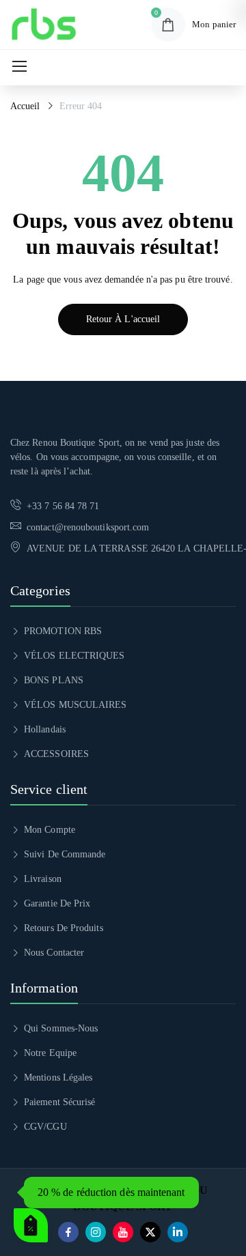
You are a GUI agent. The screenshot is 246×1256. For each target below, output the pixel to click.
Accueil (25, 106)
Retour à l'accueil (123, 319)
